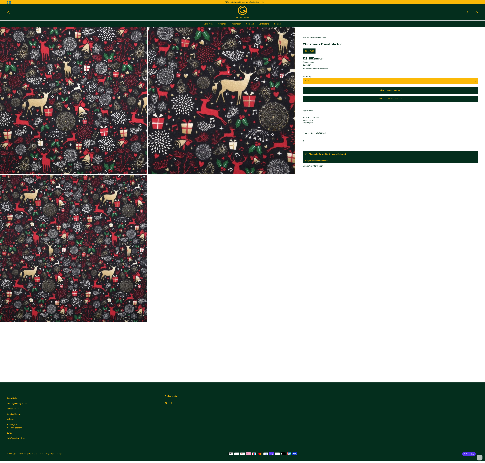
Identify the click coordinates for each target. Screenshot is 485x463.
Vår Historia (264, 24)
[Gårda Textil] (242, 12)
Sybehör (222, 24)
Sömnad (250, 24)
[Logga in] (467, 12)
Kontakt (277, 24)
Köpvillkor (50, 454)
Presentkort (236, 24)
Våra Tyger (208, 24)
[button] (8, 12)
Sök (41, 454)
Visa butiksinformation (313, 166)
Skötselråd (320, 133)
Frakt (313, 68)
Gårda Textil (17, 454)
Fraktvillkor (308, 133)
